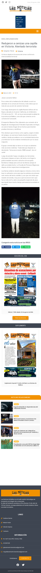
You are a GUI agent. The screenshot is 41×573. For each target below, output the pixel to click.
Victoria (20, 51)
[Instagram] (9, 2)
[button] (6, 246)
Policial (12, 51)
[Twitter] (6, 2)
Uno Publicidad (30, 570)
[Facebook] (2, 2)
